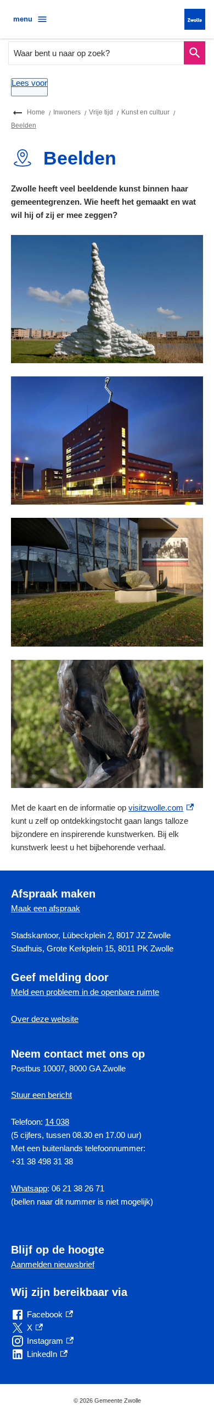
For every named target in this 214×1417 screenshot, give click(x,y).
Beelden (23, 125)
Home (36, 112)
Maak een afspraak (45, 908)
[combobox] (96, 53)
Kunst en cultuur (145, 112)
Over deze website (44, 1019)
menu (22, 19)
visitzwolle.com (161, 807)
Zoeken (194, 53)
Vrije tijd (101, 112)
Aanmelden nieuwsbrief (52, 1264)
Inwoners (67, 112)
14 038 (57, 1121)
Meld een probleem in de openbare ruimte (85, 992)
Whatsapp (29, 1188)
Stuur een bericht (41, 1094)
